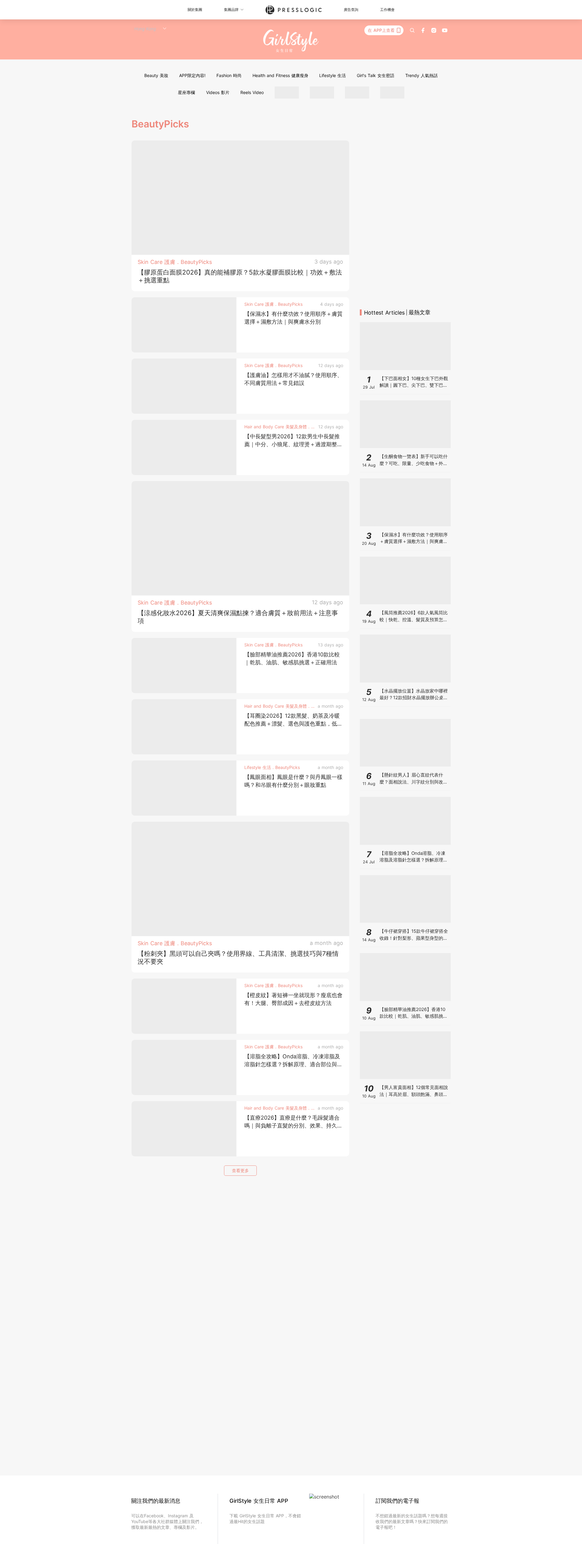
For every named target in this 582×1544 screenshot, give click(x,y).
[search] (412, 30)
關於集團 (195, 9)
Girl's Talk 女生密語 (375, 75)
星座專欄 (186, 92)
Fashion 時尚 (229, 75)
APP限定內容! (192, 75)
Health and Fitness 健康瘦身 (280, 75)
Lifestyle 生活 (332, 75)
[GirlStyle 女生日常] (291, 41)
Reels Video (252, 92)
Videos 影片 (217, 92)
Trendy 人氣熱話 (421, 75)
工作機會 (387, 9)
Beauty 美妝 (156, 75)
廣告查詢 (351, 9)
